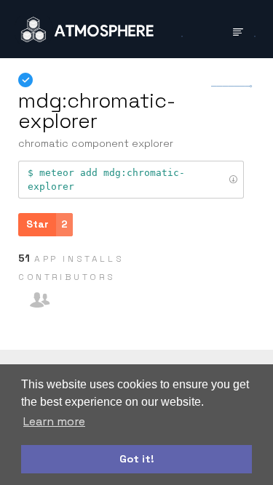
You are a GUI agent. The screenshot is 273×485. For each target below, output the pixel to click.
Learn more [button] (54, 421)
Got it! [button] (136, 458)
